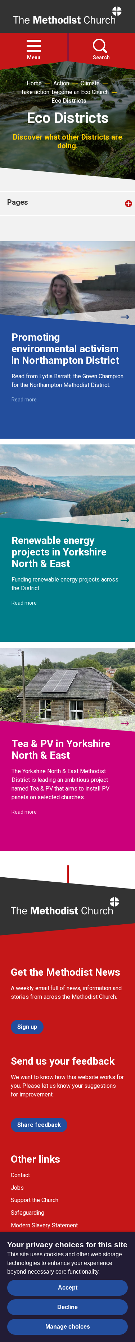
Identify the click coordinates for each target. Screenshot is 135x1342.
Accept (67, 1288)
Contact (20, 1175)
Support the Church (34, 1200)
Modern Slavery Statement (44, 1225)
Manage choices (67, 1327)
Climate (90, 83)
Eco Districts (68, 100)
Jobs (17, 1187)
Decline (67, 1307)
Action (61, 83)
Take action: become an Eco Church (65, 92)
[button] (34, 46)
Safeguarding (27, 1212)
